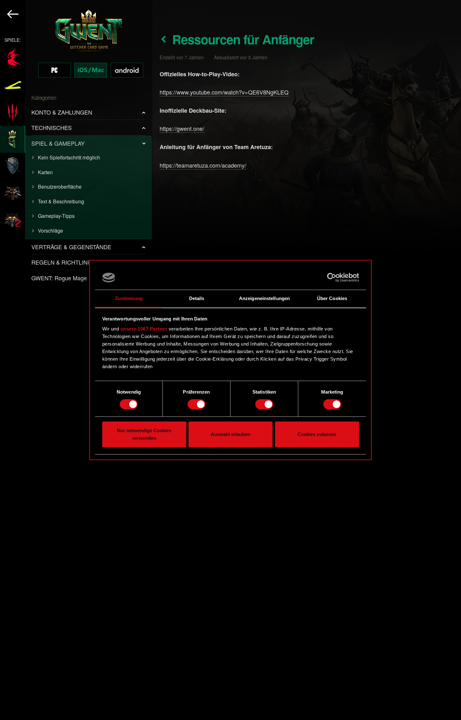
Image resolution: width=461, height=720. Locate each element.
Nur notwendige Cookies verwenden (144, 434)
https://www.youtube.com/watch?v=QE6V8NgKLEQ (224, 92)
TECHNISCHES (51, 127)
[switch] (196, 404)
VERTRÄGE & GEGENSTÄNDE (71, 247)
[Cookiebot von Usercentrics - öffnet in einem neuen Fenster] (331, 277)
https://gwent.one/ (182, 128)
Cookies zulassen (317, 434)
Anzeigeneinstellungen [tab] (264, 298)
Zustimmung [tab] (129, 298)
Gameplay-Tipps (56, 215)
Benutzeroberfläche (60, 186)
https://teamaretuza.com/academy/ (203, 165)
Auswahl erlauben (230, 434)
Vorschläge (50, 230)
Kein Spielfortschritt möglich (69, 157)
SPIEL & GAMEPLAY (58, 143)
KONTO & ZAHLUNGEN (61, 112)
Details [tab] (196, 298)
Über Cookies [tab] (332, 298)
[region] (76, 360)
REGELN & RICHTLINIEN (64, 262)
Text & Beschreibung (61, 201)
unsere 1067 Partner (143, 328)
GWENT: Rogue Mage (59, 278)
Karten (45, 172)
